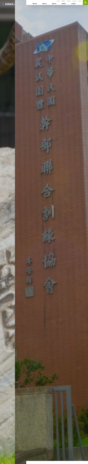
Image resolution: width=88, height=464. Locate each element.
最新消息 (44, 3)
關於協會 (35, 3)
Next (10, 416)
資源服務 (73, 3)
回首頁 (58, 1)
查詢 (85, 2)
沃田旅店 (68, 1)
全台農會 (74, 1)
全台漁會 (79, 1)
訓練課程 (64, 3)
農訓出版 (54, 3)
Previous (5, 416)
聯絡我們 (63, 1)
